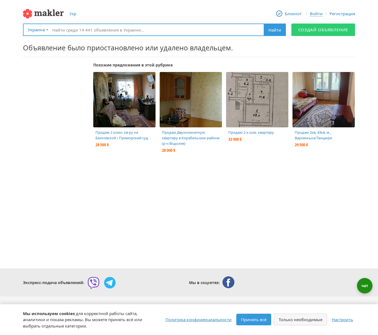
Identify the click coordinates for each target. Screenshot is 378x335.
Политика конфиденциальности (198, 319)
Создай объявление (323, 29)
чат (364, 285)
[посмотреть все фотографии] (100, 79)
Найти (274, 30)
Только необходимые (300, 319)
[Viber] (93, 283)
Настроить (342, 319)
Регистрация (342, 13)
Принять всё (253, 319)
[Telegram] (110, 283)
